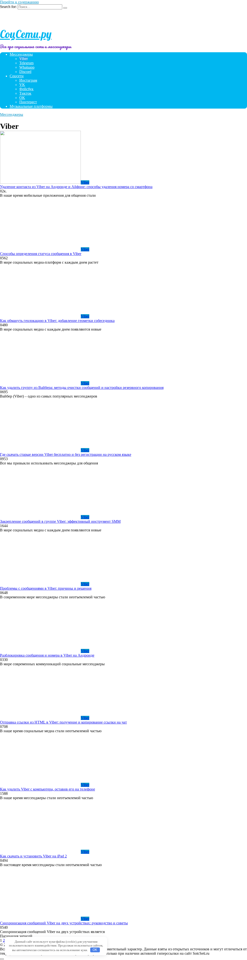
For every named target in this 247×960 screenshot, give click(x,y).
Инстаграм (28, 80)
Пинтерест (28, 102)
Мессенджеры (21, 54)
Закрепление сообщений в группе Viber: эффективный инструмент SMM (60, 521)
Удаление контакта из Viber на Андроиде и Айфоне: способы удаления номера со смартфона (76, 187)
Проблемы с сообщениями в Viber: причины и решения (45, 588)
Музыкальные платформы (31, 106)
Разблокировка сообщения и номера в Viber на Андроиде (47, 655)
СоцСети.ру (26, 34)
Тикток (25, 93)
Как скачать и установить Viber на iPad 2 (33, 856)
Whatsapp (26, 67)
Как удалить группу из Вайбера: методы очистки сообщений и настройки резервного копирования (82, 387)
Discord (25, 72)
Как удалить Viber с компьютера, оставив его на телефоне (47, 789)
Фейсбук (26, 89)
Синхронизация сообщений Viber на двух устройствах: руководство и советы (64, 923)
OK (22, 98)
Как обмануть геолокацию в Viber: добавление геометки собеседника (57, 321)
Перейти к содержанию (19, 2)
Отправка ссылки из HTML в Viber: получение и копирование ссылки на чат (63, 722)
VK (22, 85)
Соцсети (17, 76)
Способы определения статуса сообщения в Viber (40, 254)
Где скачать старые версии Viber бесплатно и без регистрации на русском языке (65, 454)
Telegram (26, 63)
